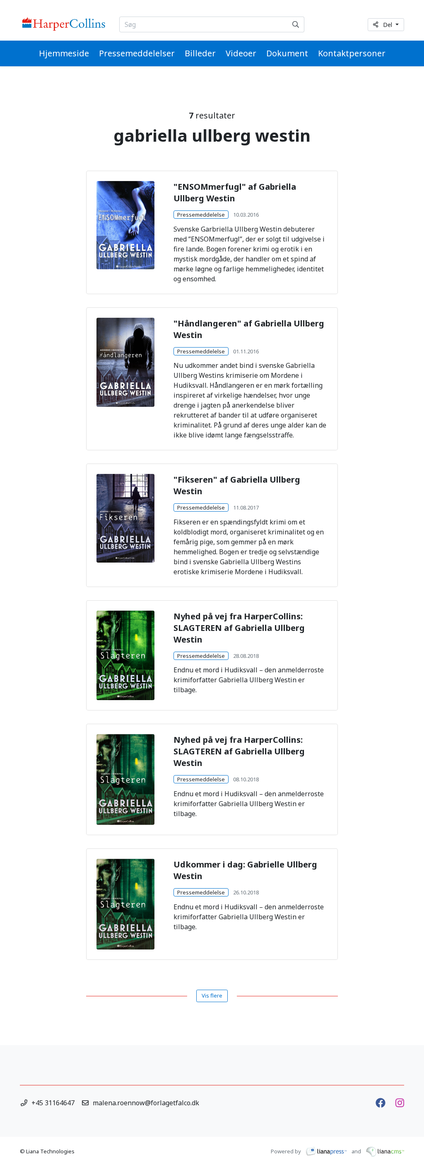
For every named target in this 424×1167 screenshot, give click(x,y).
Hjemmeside (64, 53)
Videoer (241, 53)
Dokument (287, 53)
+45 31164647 (53, 1102)
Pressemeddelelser (137, 53)
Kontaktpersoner (351, 53)
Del (388, 25)
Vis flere (212, 995)
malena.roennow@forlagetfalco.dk (146, 1102)
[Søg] (295, 24)
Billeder (200, 53)
